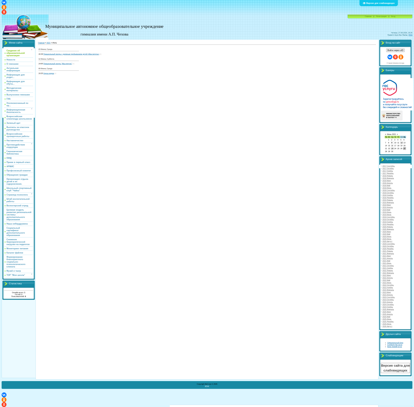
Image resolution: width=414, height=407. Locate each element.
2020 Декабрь (388, 249)
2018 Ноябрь (387, 195)
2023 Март (386, 292)
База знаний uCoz (394, 347)
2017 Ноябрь (387, 171)
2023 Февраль (388, 290)
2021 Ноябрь (387, 268)
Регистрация (381, 16)
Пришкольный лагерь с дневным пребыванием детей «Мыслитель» (71, 54)
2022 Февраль (388, 273)
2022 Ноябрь (387, 287)
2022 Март (386, 275)
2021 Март (386, 256)
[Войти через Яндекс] (4, 12)
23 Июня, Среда (45, 49)
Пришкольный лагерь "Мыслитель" (57, 64)
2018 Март (386, 181)
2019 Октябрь (388, 219)
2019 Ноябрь (387, 222)
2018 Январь (387, 176)
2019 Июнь (386, 212)
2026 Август (387, 326)
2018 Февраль (388, 178)
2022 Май (386, 280)
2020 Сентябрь (388, 244)
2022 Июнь (386, 283)
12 (402, 143)
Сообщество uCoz (394, 345)
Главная (368, 16)
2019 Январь (387, 200)
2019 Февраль (388, 202)
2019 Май (386, 210)
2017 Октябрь (388, 168)
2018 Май (386, 185)
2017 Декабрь (388, 173)
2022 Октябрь (388, 285)
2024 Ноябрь (387, 307)
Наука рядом (48, 73)
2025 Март (386, 312)
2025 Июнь (386, 319)
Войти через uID (395, 50)
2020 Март (386, 232)
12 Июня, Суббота (46, 59)
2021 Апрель (387, 258)
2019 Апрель (387, 207)
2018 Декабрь (388, 198)
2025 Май (386, 317)
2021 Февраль (388, 253)
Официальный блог (395, 343)
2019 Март (386, 205)
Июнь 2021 (391, 134)
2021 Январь (387, 251)
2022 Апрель (387, 278)
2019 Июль (386, 215)
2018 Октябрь (388, 193)
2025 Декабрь (388, 321)
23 (392, 148)
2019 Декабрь (388, 224)
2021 (48, 43)
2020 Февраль (388, 229)
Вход (393, 16)
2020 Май (386, 234)
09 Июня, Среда (45, 68)
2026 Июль (386, 324)
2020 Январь (387, 227)
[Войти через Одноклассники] (4, 7)
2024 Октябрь (388, 304)
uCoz (207, 386)
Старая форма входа (395, 63)
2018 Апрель (387, 183)
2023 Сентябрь (388, 297)
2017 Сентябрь (388, 166)
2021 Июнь (386, 263)
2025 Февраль (388, 309)
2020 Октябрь (388, 246)
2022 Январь (387, 270)
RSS (410, 35)
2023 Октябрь (388, 300)
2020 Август (387, 241)
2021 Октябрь (388, 266)
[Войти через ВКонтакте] (4, 2)
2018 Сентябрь (388, 190)
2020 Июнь (386, 236)
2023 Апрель (387, 295)
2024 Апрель (387, 302)
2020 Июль (386, 239)
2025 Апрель (387, 314)
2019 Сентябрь (388, 217)
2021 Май (386, 261)
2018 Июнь (386, 188)
